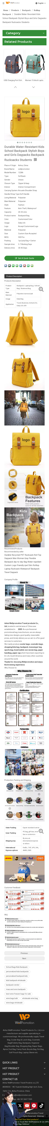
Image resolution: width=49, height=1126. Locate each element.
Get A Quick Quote (26, 258)
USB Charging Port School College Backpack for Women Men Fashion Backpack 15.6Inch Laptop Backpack (14, 80)
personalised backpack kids (17, 976)
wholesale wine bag (30, 998)
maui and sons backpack (16, 989)
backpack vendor (12, 985)
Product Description (14, 276)
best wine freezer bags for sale (18, 994)
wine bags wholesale (14, 1003)
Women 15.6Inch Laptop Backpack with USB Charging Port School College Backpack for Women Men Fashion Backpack (35, 80)
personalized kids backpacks (17, 972)
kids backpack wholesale (16, 980)
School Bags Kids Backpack (17, 967)
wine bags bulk (12, 998)
